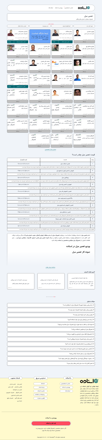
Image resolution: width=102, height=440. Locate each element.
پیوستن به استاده (58, 8)
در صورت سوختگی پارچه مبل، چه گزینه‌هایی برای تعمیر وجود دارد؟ (75, 359)
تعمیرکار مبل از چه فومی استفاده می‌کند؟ (82, 329)
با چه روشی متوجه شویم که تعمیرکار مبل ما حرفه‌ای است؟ (78, 305)
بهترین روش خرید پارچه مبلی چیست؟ (83, 315)
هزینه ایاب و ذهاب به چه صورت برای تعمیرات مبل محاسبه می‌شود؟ (75, 325)
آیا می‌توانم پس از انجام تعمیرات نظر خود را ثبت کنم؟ (79, 344)
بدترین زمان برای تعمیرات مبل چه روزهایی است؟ (80, 339)
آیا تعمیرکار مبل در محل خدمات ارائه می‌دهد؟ (81, 354)
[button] (55, 296)
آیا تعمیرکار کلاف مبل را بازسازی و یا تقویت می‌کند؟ (80, 334)
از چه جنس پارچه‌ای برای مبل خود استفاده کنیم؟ (80, 320)
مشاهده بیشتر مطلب (50, 267)
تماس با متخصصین (69, 8)
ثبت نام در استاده (51, 423)
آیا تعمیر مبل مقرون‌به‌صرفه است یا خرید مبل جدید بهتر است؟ (76, 349)
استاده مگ (51, 8)
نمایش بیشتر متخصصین (50, 150)
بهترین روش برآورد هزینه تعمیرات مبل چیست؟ (80, 310)
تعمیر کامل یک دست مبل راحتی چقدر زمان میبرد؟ (80, 363)
